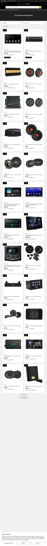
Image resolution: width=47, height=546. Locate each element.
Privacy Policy (26, 539)
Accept (23, 543)
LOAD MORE (23, 397)
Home (2, 9)
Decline (37, 543)
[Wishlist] (43, 4)
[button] (1, 4)
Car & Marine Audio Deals (14, 9)
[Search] (40, 7)
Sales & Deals (6, 9)
